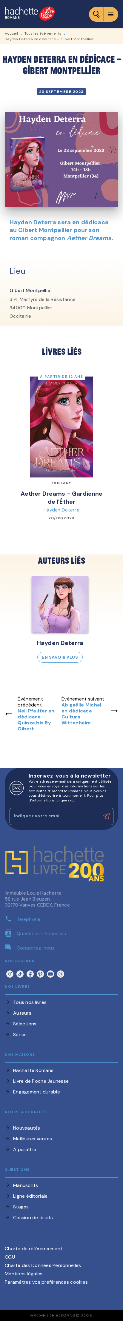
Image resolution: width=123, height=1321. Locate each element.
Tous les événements (42, 33)
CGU (10, 1257)
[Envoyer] (106, 816)
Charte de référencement (33, 1248)
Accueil (11, 33)
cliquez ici (65, 800)
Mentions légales (23, 1274)
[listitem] (10, 974)
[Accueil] (30, 14)
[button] (60, 619)
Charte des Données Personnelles (43, 1265)
